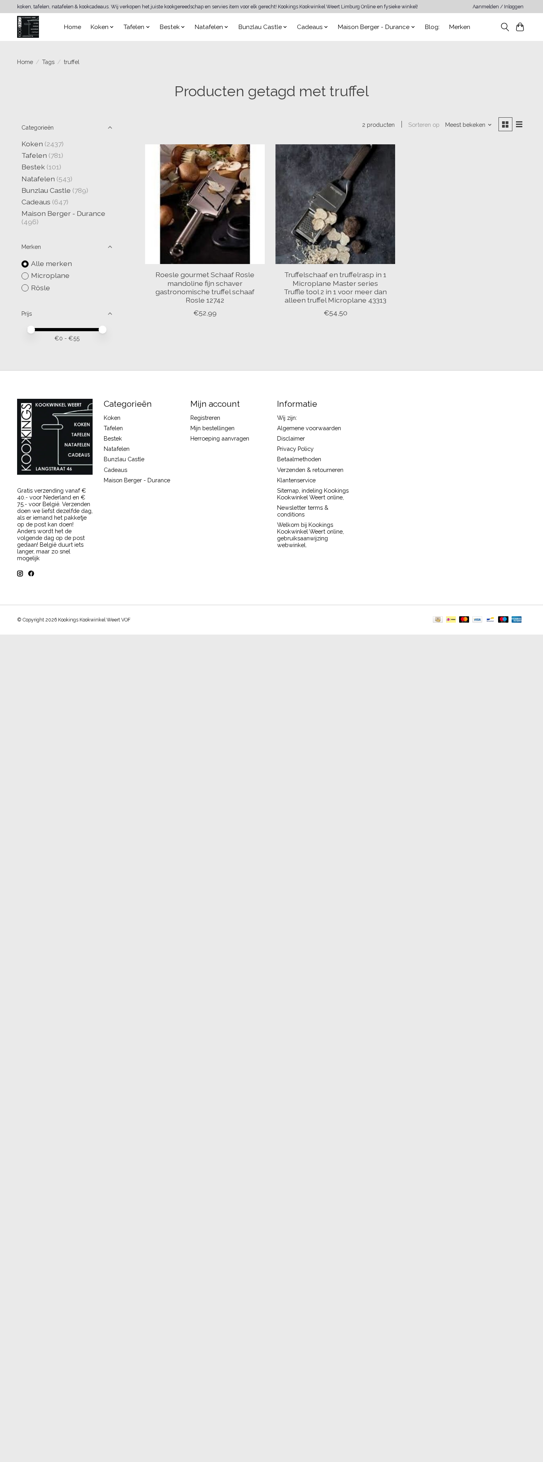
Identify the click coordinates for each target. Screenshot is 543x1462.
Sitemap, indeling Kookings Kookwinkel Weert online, (313, 494)
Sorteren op (424, 124)
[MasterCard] (464, 620)
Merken (459, 27)
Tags (48, 61)
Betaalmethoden (299, 459)
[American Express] (517, 620)
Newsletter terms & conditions (302, 511)
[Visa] (477, 620)
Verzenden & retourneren (310, 469)
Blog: (432, 27)
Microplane (50, 275)
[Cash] (438, 620)
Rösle (40, 287)
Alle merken (51, 263)
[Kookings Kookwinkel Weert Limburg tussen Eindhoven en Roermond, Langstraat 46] (28, 27)
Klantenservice (296, 480)
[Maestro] (503, 620)
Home (72, 27)
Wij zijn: (287, 417)
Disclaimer (291, 438)
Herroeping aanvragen (219, 438)
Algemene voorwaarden (309, 428)
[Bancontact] (490, 620)
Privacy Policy (295, 448)
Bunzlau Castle (46, 190)
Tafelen (34, 155)
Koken (32, 144)
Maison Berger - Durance (63, 213)
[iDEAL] (451, 620)
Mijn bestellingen (212, 428)
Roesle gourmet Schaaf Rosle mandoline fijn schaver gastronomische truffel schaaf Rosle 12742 (204, 287)
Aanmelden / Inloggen (498, 7)
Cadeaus (35, 202)
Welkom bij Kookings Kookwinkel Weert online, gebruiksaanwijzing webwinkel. (310, 534)
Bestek (33, 167)
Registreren (205, 417)
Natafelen (38, 179)
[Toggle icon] (504, 27)
